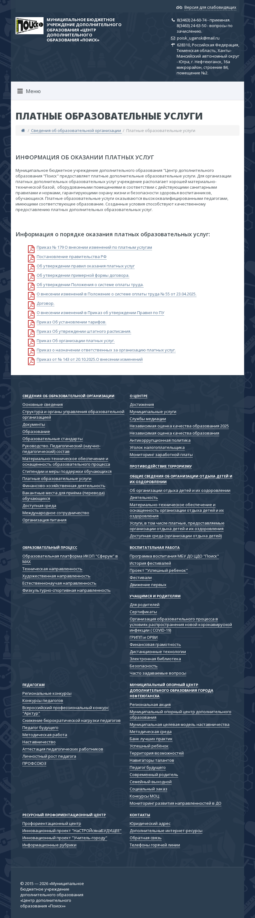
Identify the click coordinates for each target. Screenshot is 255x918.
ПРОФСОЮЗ (34, 763)
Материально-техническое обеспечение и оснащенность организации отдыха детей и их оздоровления (177, 510)
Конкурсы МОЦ (144, 796)
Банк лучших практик (151, 738)
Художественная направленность (56, 576)
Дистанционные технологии (158, 651)
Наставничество (39, 742)
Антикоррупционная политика (160, 440)
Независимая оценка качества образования (174, 433)
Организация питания (44, 520)
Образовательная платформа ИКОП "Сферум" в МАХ (70, 558)
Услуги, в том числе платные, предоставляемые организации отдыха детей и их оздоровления (177, 525)
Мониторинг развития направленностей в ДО (175, 803)
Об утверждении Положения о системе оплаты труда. (90, 284)
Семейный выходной (151, 781)
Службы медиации (148, 418)
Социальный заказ (148, 789)
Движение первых (148, 584)
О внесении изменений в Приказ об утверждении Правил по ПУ (100, 312)
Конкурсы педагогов (42, 700)
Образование (36, 431)
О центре (138, 395)
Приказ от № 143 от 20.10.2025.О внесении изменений (90, 359)
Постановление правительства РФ (72, 256)
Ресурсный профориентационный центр (64, 814)
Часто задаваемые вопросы (158, 673)
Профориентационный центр (51, 823)
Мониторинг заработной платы (161, 454)
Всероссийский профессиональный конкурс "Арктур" (65, 710)
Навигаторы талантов (152, 760)
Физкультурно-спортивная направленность (66, 590)
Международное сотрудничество (55, 512)
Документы (33, 424)
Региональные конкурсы (47, 693)
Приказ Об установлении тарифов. (71, 322)
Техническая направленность (52, 569)
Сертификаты (143, 611)
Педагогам (33, 684)
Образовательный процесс (49, 547)
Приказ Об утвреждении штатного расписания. (84, 331)
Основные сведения (42, 404)
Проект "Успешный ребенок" (159, 570)
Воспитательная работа (155, 547)
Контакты (140, 814)
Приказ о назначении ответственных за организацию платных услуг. (106, 350)
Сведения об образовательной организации (76, 130)
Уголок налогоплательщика (157, 447)
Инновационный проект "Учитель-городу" (64, 837)
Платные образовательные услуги (56, 478)
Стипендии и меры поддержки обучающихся (67, 471)
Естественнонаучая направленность (59, 583)
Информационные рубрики (49, 845)
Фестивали (141, 577)
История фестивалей (150, 563)
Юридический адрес (150, 823)
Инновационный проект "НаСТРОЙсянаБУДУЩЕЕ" (72, 830)
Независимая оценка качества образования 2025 (179, 426)
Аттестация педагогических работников (62, 749)
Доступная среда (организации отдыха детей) (176, 536)
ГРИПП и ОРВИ (144, 637)
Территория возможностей (157, 753)
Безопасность (144, 666)
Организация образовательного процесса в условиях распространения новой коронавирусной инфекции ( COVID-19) (181, 624)
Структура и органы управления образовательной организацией (73, 414)
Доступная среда (39, 505)
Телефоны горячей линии (155, 845)
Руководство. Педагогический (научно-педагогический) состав (61, 448)
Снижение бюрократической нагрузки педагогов (71, 720)
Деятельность (144, 497)
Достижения (142, 404)
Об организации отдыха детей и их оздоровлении (180, 490)
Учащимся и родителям (155, 596)
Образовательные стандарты (52, 438)
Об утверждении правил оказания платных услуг (86, 266)
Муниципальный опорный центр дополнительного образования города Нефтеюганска (171, 690)
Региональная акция (150, 704)
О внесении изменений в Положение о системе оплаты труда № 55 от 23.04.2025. (117, 294)
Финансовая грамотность (155, 644)
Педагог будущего (40, 727)
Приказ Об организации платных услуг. (76, 340)
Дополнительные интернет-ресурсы (166, 830)
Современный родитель (154, 774)
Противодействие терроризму (161, 466)
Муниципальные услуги (153, 411)
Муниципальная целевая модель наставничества (180, 724)
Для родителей (145, 604)
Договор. (45, 303)
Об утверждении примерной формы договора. (83, 275)
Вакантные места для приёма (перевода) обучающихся (63, 495)
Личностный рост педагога (49, 756)
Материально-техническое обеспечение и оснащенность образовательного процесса (66, 461)
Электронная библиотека (155, 658)
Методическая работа (44, 734)
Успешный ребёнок (149, 746)
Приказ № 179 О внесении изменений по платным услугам (94, 247)
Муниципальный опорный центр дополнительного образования (180, 714)
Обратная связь (146, 837)
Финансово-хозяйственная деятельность (63, 485)
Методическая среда (151, 731)
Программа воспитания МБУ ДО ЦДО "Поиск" (174, 556)
